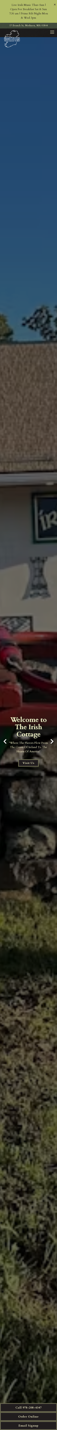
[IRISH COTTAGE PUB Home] (12, 38)
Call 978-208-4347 (29, 1408)
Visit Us (28, 763)
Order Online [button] (28, 1417)
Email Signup (28, 1426)
